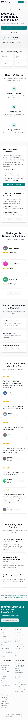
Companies (18, 648)
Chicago (3, 678)
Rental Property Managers (19, 635)
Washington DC (5, 671)
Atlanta (3, 680)
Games (17, 653)
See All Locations (5, 685)
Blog (2, 634)
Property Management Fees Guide (6, 641)
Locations (3, 9)
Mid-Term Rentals (19, 644)
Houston (3, 674)
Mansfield (10, 9)
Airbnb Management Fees (6, 645)
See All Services (19, 691)
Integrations (4, 638)
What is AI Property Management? (6, 700)
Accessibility (19, 714)
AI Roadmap (4, 705)
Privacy (12, 714)
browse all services (18, 597)
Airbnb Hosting (18, 638)
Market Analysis (5, 703)
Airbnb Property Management (19, 673)
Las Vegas (3, 667)
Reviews (3, 656)
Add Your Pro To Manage (14, 219)
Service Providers (19, 646)
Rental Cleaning (19, 686)
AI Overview (4, 697)
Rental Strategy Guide (6, 652)
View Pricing (14, 32)
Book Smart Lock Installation (14, 28)
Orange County (5, 665)
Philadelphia (4, 683)
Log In (15, 2)
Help (2, 654)
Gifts (16, 655)
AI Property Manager (20, 663)
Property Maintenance (20, 684)
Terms (7, 714)
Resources (3, 636)
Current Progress (5, 707)
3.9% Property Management (18, 669)
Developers (18, 650)
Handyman (17, 682)
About (2, 632)
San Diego (3, 676)
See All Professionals (14, 293)
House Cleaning (19, 680)
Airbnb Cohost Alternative (18, 641)
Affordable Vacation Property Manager (20, 665)
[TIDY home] (7, 2)
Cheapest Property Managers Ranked (5, 649)
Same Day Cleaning (20, 689)
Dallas (2, 663)
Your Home (18, 632)
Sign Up (21, 2)
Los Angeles (4, 669)
